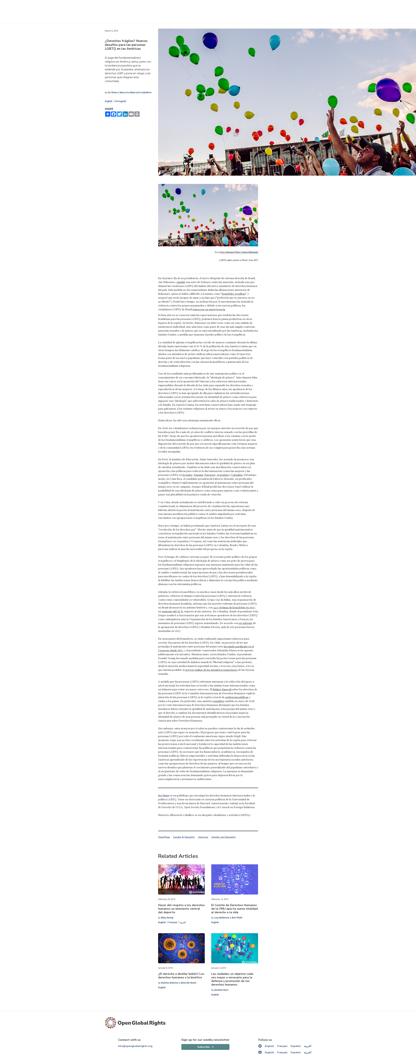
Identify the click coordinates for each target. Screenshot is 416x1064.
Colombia (236, 475)
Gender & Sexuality (184, 837)
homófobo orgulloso (234, 294)
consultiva (218, 701)
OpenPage (164, 837)
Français (172, 922)
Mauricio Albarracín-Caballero (135, 92)
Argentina (223, 475)
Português (120, 101)
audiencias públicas (236, 697)
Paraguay (209, 475)
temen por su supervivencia (209, 309)
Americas (203, 837)
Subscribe (203, 1047)
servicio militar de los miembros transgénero (211, 670)
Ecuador (187, 475)
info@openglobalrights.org (135, 1046)
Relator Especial (222, 689)
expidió (180, 282)
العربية (183, 922)
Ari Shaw (112, 92)
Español (296, 1046)
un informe (245, 623)
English (108, 101)
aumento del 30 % (172, 611)
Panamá (198, 475)
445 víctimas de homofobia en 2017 (234, 607)
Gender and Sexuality (223, 837)
